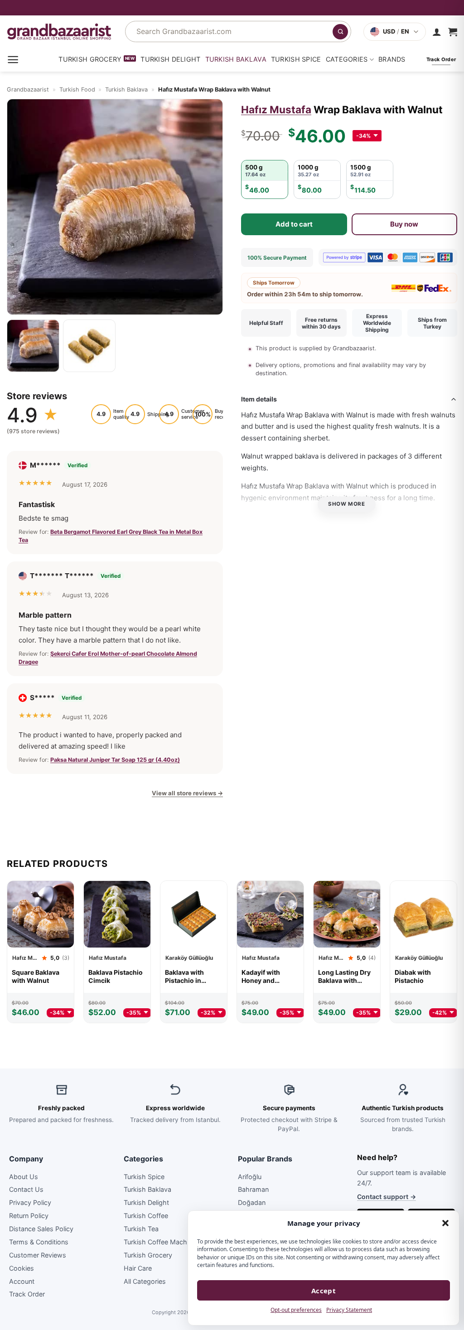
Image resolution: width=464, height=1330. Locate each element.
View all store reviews (187, 793)
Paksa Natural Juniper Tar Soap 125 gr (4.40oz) (115, 759)
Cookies (21, 1268)
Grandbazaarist (28, 89)
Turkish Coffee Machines (161, 1242)
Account (21, 1281)
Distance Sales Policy (41, 1229)
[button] (445, 1223)
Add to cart (294, 224)
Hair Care (138, 1268)
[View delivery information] (232, 7)
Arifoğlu (249, 1176)
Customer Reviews (37, 1255)
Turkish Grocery (89, 59)
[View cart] (452, 32)
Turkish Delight (170, 59)
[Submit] (340, 31)
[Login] (436, 32)
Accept (323, 1290)
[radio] (264, 179)
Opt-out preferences (296, 1310)
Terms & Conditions (38, 1242)
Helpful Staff (266, 322)
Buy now (404, 224)
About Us (23, 1176)
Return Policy (28, 1215)
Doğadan (252, 1202)
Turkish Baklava (235, 59)
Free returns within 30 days (321, 323)
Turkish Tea (141, 1229)
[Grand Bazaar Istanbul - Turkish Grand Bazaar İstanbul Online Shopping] (59, 31)
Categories (347, 59)
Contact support (386, 1196)
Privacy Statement (349, 1310)
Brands (392, 59)
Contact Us (26, 1189)
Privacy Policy (30, 1202)
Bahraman (253, 1189)
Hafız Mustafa (276, 109)
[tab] (33, 345)
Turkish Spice (296, 59)
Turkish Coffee (146, 1215)
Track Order (27, 1294)
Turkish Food (77, 89)
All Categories (145, 1281)
